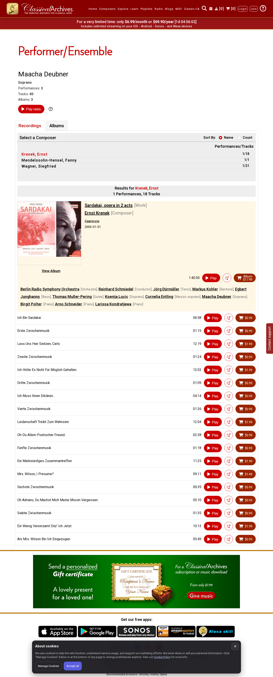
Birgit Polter (31, 304)
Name (228, 138)
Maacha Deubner (216, 296)
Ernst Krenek (97, 213)
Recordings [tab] (30, 125)
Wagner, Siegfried (39, 166)
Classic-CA (192, 8)
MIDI (179, 8)
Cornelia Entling (159, 296)
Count (247, 138)
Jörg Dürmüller (166, 289)
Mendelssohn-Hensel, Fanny (49, 160)
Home (93, 8)
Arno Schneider (68, 304)
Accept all (73, 666)
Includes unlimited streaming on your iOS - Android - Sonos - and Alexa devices (136, 26)
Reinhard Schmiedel (116, 289)
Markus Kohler (205, 289)
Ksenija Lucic (116, 296)
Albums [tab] (56, 125)
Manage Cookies (48, 666)
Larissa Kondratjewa (113, 304)
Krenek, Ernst (35, 154)
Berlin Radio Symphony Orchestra (49, 289)
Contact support (269, 338)
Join (254, 8)
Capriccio (92, 221)
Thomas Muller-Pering (72, 296)
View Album (51, 271)
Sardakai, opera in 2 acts (109, 205)
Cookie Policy (162, 657)
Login (243, 8)
